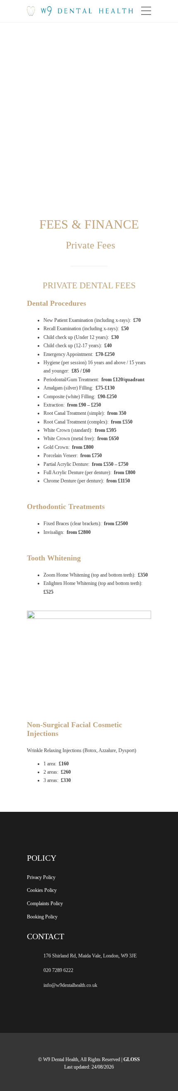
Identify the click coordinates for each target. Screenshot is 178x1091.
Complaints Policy (45, 903)
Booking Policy (42, 917)
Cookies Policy (42, 890)
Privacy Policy (41, 877)
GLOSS (131, 1059)
